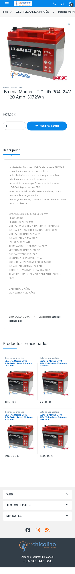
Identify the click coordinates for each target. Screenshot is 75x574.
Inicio (5, 11)
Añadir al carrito (49, 125)
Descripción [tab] (11, 150)
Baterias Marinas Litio (13, 87)
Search (55, 4)
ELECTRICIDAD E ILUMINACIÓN (32, 11)
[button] (69, 24)
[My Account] (63, 3)
